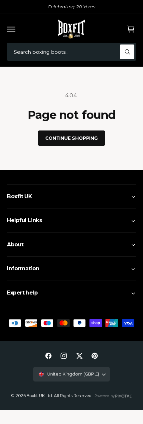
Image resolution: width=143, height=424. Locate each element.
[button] (11, 29)
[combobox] (71, 52)
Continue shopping (71, 138)
